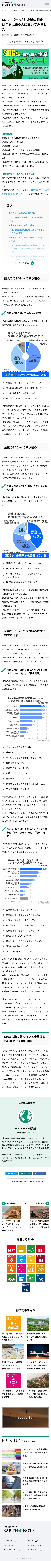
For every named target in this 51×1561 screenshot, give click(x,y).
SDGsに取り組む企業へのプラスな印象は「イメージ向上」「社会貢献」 (28, 248)
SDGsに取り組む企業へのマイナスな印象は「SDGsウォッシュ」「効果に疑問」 (28, 259)
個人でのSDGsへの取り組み (22, 212)
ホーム (4, 11)
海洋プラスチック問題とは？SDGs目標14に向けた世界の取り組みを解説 (13, 1365)
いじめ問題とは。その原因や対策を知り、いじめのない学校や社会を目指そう (35, 1495)
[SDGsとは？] (25, 1426)
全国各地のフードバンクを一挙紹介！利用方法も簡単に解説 (35, 1466)
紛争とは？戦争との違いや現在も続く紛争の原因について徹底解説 (39, 1224)
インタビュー (7, 1540)
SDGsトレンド (8, 1545)
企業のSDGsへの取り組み (21, 225)
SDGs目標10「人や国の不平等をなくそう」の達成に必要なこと (13, 1393)
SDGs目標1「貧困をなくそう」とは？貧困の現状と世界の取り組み (37, 1393)
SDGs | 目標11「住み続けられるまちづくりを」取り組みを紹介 (13, 1336)
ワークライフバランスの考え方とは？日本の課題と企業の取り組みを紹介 (37, 1365)
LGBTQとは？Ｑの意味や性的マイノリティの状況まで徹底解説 (35, 1452)
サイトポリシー (33, 1550)
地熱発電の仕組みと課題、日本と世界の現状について (37, 1336)
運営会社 (31, 1540)
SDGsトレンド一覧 (17, 11)
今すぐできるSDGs (10, 1550)
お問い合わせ (32, 1545)
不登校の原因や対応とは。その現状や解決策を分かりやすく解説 (35, 1480)
